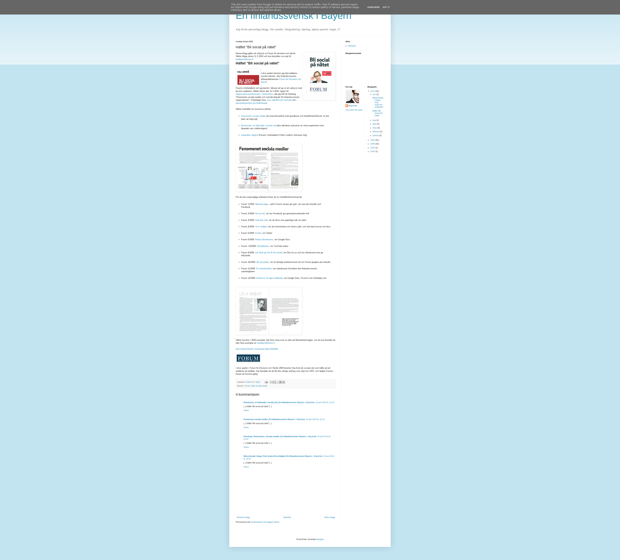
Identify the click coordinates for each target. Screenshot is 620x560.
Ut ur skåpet (261, 226)
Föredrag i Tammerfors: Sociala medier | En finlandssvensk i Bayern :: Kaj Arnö (279, 436)
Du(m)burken (263, 246)
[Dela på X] (277, 382)
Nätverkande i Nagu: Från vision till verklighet (377, 102)
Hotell (253, 386)
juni (374, 94)
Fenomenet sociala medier (253, 116)
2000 (372, 151)
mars (375, 128)
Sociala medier (261, 386)
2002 (372, 148)
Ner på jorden (262, 262)
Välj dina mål (261, 220)
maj (374, 120)
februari (376, 131)
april (375, 124)
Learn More (373, 7)
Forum (247, 386)
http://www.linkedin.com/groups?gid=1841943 (257, 349)
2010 (372, 91)
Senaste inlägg (243, 517)
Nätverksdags (261, 204)
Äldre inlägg (329, 517)
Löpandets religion (249, 135)
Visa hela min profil (354, 110)
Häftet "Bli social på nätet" (377, 113)
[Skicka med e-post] (271, 382)
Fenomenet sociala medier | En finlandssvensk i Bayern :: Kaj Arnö (274, 419)
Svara (246, 410)
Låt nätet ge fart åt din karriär (268, 252)
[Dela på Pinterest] (283, 382)
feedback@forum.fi (244, 59)
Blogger (320, 539)
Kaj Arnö (353, 106)
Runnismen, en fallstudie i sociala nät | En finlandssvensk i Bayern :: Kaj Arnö (279, 402)
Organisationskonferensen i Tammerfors (254, 94)
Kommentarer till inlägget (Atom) (265, 522)
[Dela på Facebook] (280, 382)
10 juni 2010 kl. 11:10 (324, 402)
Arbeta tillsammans (264, 239)
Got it (386, 7)
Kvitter (258, 233)
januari (376, 135)
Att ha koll (260, 213)
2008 (372, 144)
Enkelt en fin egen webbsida (269, 278)
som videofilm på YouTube (279, 100)
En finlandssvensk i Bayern (293, 15)
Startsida (287, 517)
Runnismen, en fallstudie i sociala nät (258, 125)
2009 (372, 140)
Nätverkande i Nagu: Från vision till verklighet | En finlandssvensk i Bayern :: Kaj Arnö (282, 456)
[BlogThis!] (274, 382)
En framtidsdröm (264, 268)
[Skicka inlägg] (266, 382)
